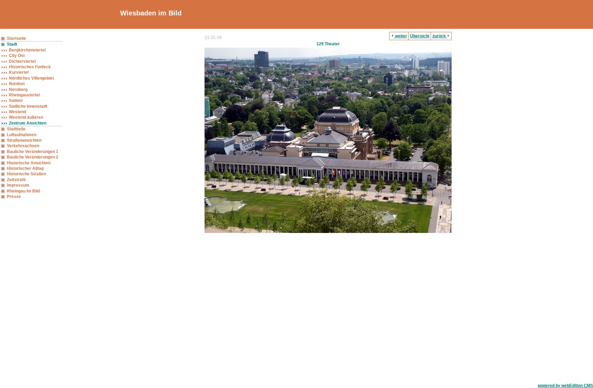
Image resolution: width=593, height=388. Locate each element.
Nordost (17, 83)
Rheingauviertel (24, 95)
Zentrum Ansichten (27, 123)
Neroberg (18, 89)
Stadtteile (16, 129)
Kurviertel (18, 72)
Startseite (16, 38)
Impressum (18, 185)
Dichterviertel (22, 61)
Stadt (12, 44)
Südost (16, 100)
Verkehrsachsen (23, 145)
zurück (439, 36)
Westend (17, 111)
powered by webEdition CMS (565, 385)
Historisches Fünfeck (30, 66)
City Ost (17, 55)
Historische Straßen (26, 174)
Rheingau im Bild (23, 191)
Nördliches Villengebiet (31, 78)
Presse (14, 196)
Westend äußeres (26, 117)
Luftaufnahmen (21, 134)
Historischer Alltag (25, 168)
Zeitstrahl (16, 179)
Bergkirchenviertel (27, 50)
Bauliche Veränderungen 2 (32, 157)
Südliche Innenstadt (28, 106)
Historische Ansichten (28, 163)
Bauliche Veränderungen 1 (32, 151)
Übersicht (419, 36)
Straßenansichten (24, 140)
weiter (400, 36)
